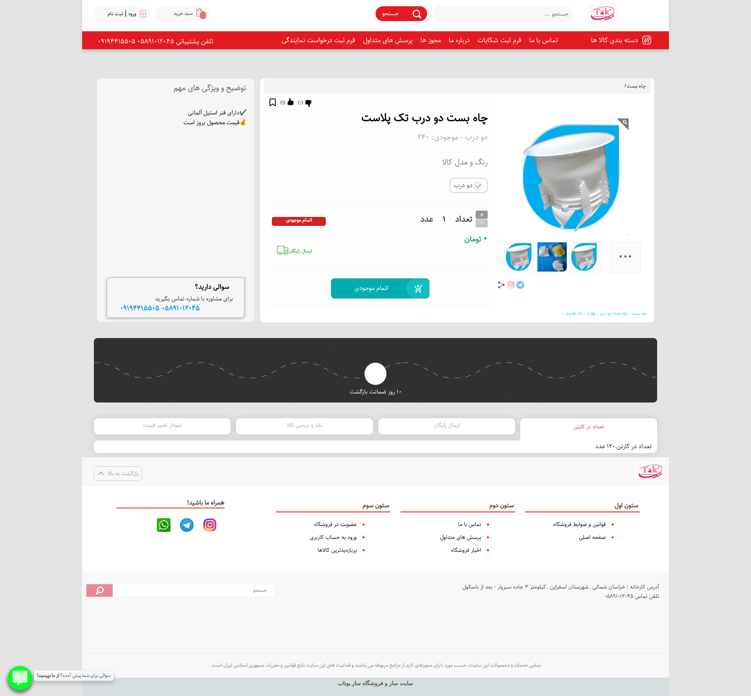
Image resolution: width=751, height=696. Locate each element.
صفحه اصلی (592, 537)
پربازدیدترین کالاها (337, 550)
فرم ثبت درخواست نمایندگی (318, 40)
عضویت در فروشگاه (335, 524)
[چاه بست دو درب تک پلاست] (602, 13)
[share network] (501, 285)
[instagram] (511, 285)
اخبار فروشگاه (466, 550)
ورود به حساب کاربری (333, 537)
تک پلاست (573, 313)
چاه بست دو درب (613, 313)
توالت (591, 313)
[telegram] (520, 285)
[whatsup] (164, 525)
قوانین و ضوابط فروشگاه (579, 524)
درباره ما (459, 40)
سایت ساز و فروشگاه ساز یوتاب (375, 683)
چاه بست (636, 86)
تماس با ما (543, 40)
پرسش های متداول (388, 40)
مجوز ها (430, 40)
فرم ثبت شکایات (499, 40)
